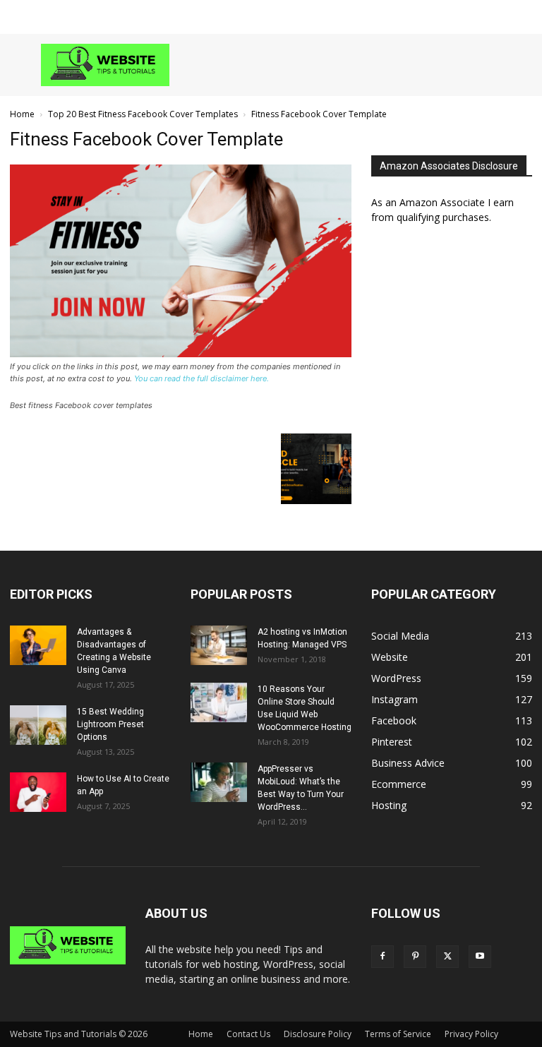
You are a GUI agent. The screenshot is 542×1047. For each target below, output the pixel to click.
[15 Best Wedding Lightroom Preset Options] (38, 725)
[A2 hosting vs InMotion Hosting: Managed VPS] (219, 645)
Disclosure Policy (317, 1034)
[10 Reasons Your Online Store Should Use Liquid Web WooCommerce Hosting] (219, 702)
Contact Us (248, 1034)
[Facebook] (382, 956)
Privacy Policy (471, 1034)
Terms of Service (398, 1034)
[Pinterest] (415, 956)
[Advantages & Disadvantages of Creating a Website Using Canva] (38, 645)
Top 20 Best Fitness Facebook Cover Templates (143, 114)
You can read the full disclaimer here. (201, 378)
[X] (447, 956)
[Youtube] (480, 956)
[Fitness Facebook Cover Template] (180, 353)
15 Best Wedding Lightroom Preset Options (110, 724)
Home (22, 114)
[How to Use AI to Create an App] (38, 792)
